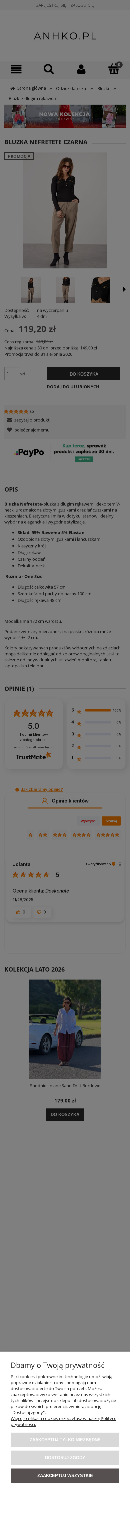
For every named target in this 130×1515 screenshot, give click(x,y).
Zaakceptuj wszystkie (65, 1475)
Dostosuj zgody (65, 1457)
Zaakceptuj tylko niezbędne (65, 1439)
